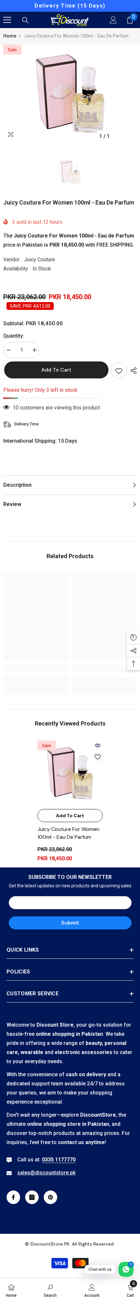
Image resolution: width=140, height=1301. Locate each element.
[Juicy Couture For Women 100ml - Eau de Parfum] (70, 773)
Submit (70, 922)
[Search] (25, 20)
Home (9, 35)
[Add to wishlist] (119, 370)
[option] (70, 6)
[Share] (132, 370)
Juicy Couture (39, 259)
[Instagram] (32, 1197)
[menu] (7, 20)
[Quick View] (98, 745)
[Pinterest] (50, 1197)
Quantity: (13, 336)
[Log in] (113, 19)
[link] (35, 669)
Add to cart (55, 369)
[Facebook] (13, 1197)
